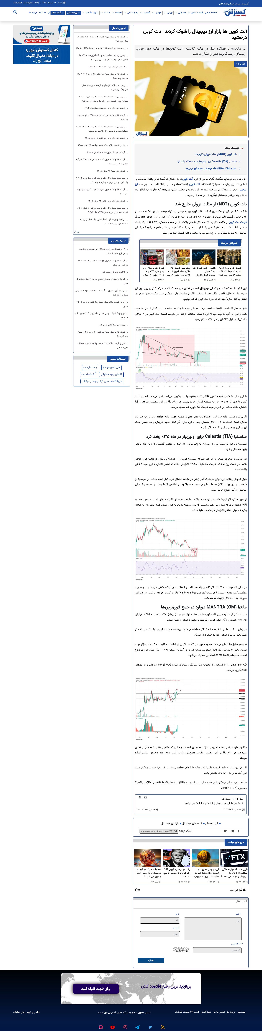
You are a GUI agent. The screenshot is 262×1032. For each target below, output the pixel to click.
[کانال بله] (41, 54)
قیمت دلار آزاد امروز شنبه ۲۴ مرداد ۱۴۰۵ (107, 201)
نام (177, 914)
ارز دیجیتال (211, 823)
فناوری (147, 13)
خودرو (158, 13)
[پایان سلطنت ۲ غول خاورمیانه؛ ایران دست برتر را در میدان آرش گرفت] (233, 831)
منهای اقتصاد (92, 13)
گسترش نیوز (109, 1013)
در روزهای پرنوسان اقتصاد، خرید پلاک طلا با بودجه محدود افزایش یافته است (104, 222)
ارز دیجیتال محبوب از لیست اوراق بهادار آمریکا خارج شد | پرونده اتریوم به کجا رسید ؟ (206, 873)
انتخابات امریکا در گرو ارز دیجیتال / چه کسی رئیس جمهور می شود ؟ (148, 873)
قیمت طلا (56, 13)
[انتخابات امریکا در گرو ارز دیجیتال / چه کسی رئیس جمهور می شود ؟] (147, 858)
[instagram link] (124, 1025)
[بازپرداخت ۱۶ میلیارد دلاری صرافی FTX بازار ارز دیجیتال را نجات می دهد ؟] (234, 858)
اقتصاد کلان (197, 13)
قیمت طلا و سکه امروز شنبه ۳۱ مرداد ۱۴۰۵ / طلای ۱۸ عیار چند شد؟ (230, 271)
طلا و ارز (182, 13)
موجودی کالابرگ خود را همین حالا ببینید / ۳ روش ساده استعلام (101, 316)
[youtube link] (112, 1025)
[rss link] (162, 1025)
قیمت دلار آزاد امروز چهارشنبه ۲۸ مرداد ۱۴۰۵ (105, 108)
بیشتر (76, 231)
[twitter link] (149, 1025)
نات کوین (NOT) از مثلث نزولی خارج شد (215, 154)
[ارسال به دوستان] (145, 797)
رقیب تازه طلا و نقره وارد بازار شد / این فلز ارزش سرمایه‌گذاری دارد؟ (104, 87)
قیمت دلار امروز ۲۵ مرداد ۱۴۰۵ (111, 171)
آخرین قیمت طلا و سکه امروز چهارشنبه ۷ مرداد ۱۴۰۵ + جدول (101, 304)
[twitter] (226, 831)
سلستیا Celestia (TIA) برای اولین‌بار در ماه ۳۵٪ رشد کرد (207, 161)
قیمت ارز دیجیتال (192, 823)
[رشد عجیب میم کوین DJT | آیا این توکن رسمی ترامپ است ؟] (176, 858)
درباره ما (33, 13)
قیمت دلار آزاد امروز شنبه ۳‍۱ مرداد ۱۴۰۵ (107, 67)
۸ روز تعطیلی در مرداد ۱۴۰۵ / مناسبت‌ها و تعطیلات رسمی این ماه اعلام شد (103, 251)
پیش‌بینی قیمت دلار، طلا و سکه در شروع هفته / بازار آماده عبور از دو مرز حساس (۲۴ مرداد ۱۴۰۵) (102, 210)
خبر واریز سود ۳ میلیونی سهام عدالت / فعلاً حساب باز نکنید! (102, 281)
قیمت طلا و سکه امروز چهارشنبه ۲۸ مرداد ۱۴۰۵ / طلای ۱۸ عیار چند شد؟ (153, 271)
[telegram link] (137, 1025)
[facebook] (240, 831)
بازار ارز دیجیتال (170, 823)
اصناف (118, 13)
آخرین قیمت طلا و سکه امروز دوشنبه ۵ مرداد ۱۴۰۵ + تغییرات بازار (102, 346)
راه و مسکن (132, 13)
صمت (107, 13)
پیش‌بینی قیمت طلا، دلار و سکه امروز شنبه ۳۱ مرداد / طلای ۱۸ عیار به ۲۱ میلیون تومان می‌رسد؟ (178, 271)
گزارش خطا (236, 890)
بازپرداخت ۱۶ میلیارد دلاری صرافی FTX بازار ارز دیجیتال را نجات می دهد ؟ (234, 873)
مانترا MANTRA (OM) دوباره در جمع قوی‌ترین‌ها (211, 169)
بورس (170, 13)
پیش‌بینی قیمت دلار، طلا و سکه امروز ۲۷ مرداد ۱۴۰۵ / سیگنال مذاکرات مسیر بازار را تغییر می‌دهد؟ (102, 129)
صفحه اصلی (211, 13)
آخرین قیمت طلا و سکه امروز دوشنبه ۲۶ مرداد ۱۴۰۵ (102, 145)
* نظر (238, 914)
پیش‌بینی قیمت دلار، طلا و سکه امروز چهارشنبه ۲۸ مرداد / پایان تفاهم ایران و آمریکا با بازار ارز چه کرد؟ (103, 99)
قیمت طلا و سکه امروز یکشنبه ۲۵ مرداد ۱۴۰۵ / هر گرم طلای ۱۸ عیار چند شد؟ (102, 162)
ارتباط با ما (44, 13)
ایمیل (176, 928)
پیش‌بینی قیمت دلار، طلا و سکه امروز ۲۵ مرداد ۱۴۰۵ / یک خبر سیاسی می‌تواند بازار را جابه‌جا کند (102, 180)
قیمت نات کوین (238, 222)
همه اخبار (206, 1012)
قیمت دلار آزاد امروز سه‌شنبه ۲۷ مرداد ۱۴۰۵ (105, 138)
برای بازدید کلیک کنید (95, 989)
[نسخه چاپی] (140, 797)
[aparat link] (100, 1026)
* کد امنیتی (237, 944)
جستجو (242, 1012)
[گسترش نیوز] (235, 13)
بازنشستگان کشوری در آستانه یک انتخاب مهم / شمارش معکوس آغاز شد (101, 293)
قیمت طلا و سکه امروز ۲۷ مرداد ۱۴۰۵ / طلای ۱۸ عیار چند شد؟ (103, 117)
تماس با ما (219, 1012)
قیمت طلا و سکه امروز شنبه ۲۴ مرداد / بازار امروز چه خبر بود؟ (102, 192)
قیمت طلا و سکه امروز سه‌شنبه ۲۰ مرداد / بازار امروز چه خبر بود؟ (103, 334)
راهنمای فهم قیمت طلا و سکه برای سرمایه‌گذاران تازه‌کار (204, 271)
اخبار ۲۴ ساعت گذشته (187, 1012)
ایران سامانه (19, 1012)
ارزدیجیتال (72, 13)
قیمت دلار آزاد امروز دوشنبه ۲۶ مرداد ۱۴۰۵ (106, 152)
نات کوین (194, 184)
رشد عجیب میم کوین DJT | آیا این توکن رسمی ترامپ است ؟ (176, 873)
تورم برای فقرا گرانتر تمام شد (112, 325)
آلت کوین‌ (187, 179)
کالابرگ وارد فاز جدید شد (114, 272)
